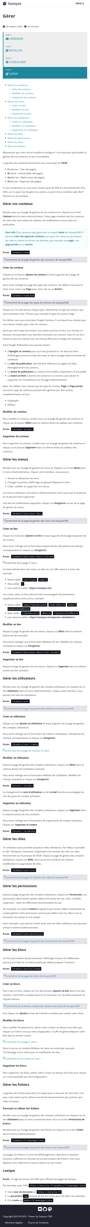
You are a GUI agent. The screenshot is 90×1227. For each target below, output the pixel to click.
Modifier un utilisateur (24, 125)
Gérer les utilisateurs (19, 117)
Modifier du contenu (23, 93)
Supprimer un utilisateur (25, 129)
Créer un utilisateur (22, 121)
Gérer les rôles (15, 134)
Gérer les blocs (15, 142)
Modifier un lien (20, 109)
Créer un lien (19, 105)
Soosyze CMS (45, 1216)
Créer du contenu (21, 89)
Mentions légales (14, 1222)
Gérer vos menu (16, 101)
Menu (79, 3)
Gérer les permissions (19, 138)
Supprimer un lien (21, 113)
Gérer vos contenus (18, 85)
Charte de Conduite (38, 1222)
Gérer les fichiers (16, 146)
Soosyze (14, 3)
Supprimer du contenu (24, 97)
